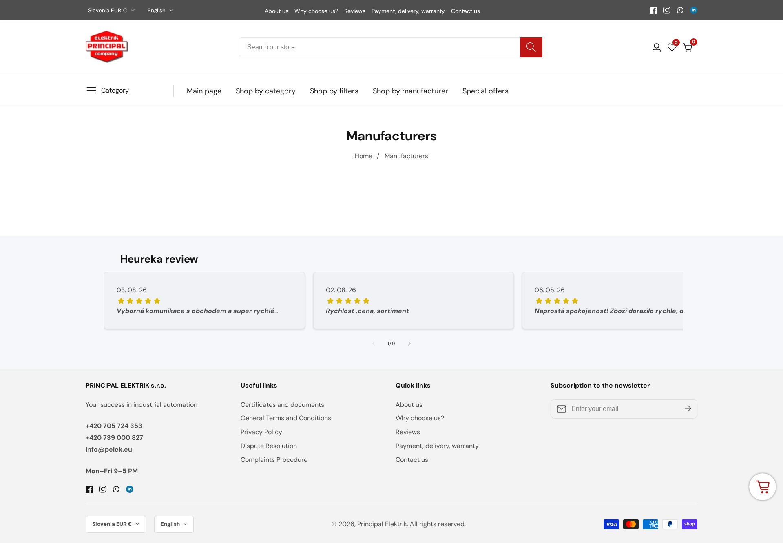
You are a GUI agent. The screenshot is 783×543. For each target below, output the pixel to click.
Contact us (465, 11)
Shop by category (266, 91)
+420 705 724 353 (114, 426)
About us (276, 11)
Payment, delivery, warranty (408, 11)
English (157, 10)
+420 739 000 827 (114, 437)
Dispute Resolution (269, 445)
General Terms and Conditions (286, 418)
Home (363, 156)
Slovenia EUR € (108, 10)
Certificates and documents (282, 404)
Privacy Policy (261, 432)
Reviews (354, 11)
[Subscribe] (688, 408)
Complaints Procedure (274, 459)
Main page (204, 91)
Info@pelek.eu (109, 449)
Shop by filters (334, 91)
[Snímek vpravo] (409, 344)
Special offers (485, 91)
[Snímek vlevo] (374, 344)
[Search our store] (531, 47)
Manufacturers (406, 156)
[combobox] (391, 47)
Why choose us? (316, 11)
